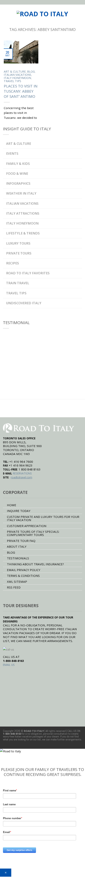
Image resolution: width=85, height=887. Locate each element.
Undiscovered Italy (23, 303)
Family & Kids (18, 163)
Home (11, 505)
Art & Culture (15, 71)
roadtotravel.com (21, 477)
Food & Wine (17, 173)
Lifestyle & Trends (23, 233)
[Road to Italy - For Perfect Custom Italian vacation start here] (42, 12)
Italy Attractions (22, 213)
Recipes (12, 263)
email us (9, 665)
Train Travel (17, 283)
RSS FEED (14, 587)
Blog (31, 71)
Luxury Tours (18, 243)
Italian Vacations (17, 75)
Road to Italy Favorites (28, 273)
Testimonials (18, 558)
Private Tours (18, 253)
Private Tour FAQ (21, 541)
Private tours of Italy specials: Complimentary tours (33, 533)
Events (12, 153)
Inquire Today (18, 511)
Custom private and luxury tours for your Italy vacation (43, 518)
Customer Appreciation (26, 526)
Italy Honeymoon (17, 78)
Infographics (18, 183)
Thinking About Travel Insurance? (35, 564)
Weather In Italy (21, 193)
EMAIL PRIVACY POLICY (23, 570)
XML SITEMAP (17, 582)
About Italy (16, 546)
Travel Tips (12, 81)
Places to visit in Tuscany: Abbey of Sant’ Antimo (20, 91)
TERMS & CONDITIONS (23, 576)
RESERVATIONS (22, 473)
